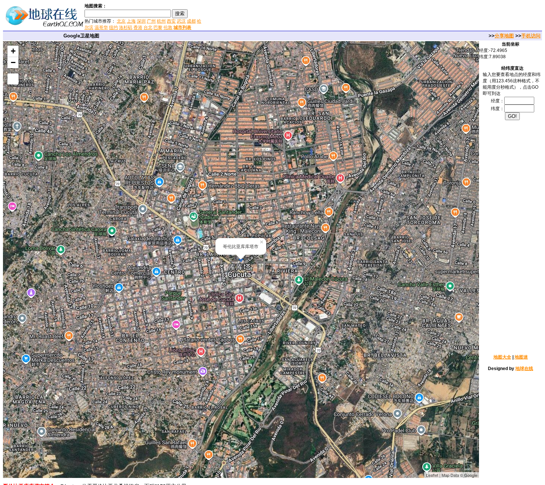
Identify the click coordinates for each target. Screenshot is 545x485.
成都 (191, 21)
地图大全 (502, 357)
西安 (171, 21)
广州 (151, 21)
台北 (147, 27)
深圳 (141, 21)
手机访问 (531, 36)
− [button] (13, 62)
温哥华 (101, 27)
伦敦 (168, 27)
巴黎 (157, 27)
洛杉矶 (125, 27)
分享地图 (504, 36)
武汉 (181, 21)
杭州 (161, 21)
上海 (131, 21)
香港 (137, 27)
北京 (121, 21)
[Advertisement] (292, 16)
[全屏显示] (13, 79)
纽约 (113, 27)
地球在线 (524, 368)
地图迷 (521, 357)
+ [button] (13, 51)
